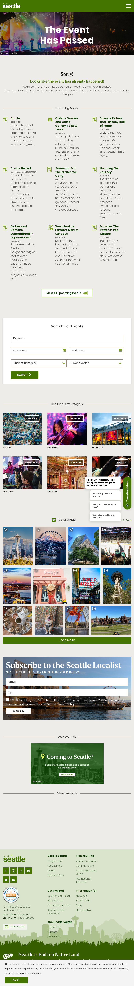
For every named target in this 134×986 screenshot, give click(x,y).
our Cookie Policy (17, 973)
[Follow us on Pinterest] (28, 870)
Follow (125, 520)
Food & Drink (54, 866)
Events (51, 871)
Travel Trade (83, 901)
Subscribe (18, 711)
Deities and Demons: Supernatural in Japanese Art (22, 232)
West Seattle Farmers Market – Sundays (68, 230)
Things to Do (54, 861)
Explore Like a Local (58, 905)
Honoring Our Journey (109, 170)
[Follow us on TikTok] (21, 870)
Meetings (81, 896)
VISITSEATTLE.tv (55, 901)
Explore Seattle (57, 856)
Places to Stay (55, 875)
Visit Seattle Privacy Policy (57, 704)
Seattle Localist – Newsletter (57, 912)
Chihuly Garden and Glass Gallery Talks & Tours (66, 124)
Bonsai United (21, 168)
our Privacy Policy (119, 968)
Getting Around (85, 866)
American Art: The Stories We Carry (66, 172)
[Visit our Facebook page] (6, 870)
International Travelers (83, 880)
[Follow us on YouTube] (6, 879)
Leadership (54, 927)
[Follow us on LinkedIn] (13, 879)
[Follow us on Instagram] (13, 870)
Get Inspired (55, 891)
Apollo (15, 118)
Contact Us (18, 927)
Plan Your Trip (85, 856)
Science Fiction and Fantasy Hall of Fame (112, 122)
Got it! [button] (16, 980)
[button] (24, 374)
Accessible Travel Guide (86, 872)
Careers (52, 932)
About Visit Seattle (59, 922)
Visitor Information (86, 861)
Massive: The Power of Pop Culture (109, 230)
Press (79, 905)
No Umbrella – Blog (58, 896)
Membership (83, 910)
